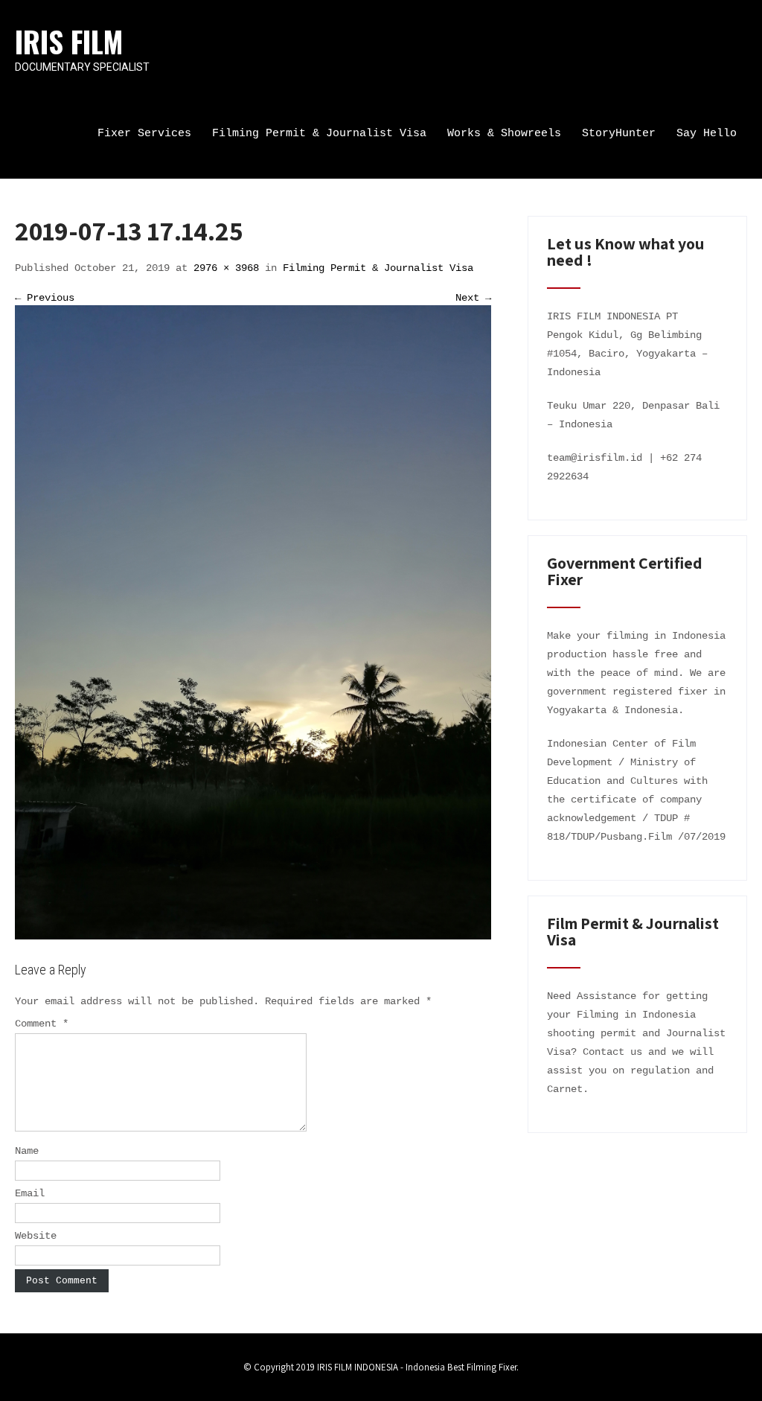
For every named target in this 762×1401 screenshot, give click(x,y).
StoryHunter (619, 133)
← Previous (44, 298)
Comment (41, 1024)
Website (36, 1236)
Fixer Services (144, 133)
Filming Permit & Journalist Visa (319, 133)
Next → (473, 298)
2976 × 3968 (226, 268)
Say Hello (706, 133)
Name (27, 1151)
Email (30, 1193)
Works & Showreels (504, 133)
